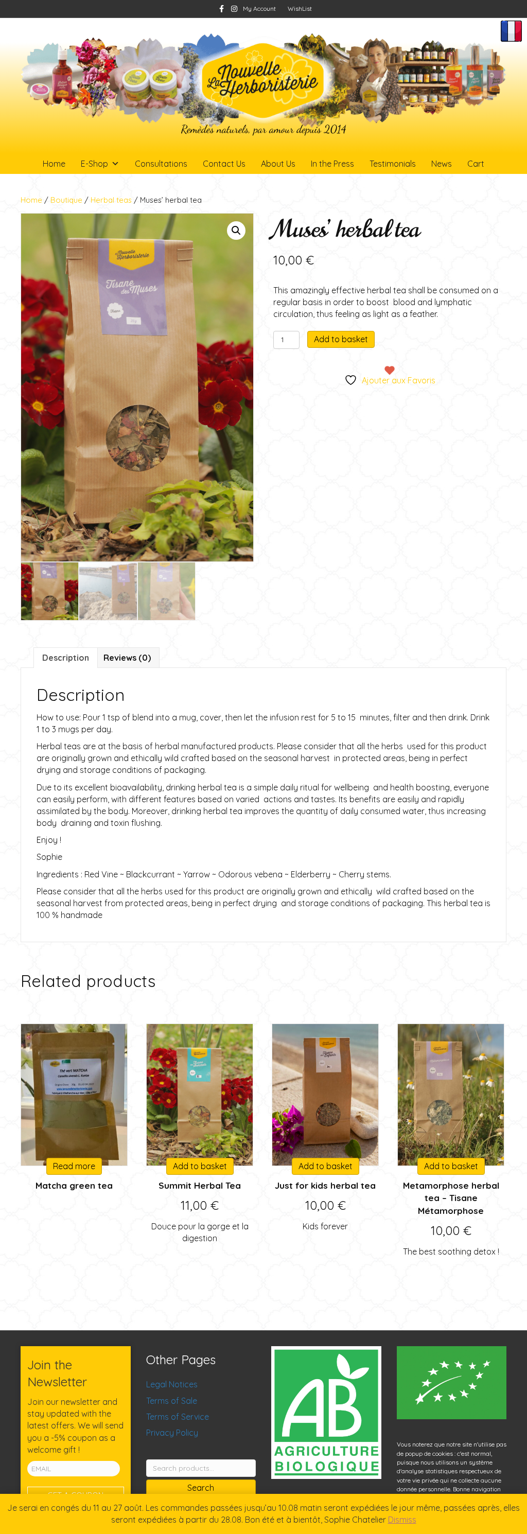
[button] (236, 230)
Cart (475, 163)
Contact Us (224, 163)
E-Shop (94, 163)
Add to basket (341, 339)
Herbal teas (111, 200)
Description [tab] (65, 658)
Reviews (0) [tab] (127, 658)
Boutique (66, 200)
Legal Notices (172, 1384)
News (441, 163)
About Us (278, 163)
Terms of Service (177, 1417)
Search (200, 1488)
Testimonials (393, 163)
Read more (74, 1166)
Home (54, 163)
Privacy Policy (172, 1432)
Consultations (161, 163)
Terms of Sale (171, 1401)
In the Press (332, 163)
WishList (300, 8)
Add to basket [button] (200, 1166)
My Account (259, 8)
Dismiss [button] (402, 1519)
